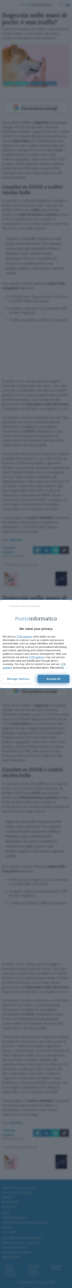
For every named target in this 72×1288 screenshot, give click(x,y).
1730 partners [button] (24, 636)
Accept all (53, 678)
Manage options (18, 678)
